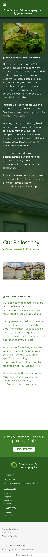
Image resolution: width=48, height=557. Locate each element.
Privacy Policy (7, 532)
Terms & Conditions (10, 529)
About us (8, 500)
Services (7, 493)
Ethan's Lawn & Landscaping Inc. (22, 10)
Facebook (8, 512)
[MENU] (5, 4)
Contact (7, 504)
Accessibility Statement (11, 536)
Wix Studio (27, 555)
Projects (7, 497)
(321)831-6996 (24, 13)
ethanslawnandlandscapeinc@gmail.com (21, 483)
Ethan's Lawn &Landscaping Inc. (28, 465)
